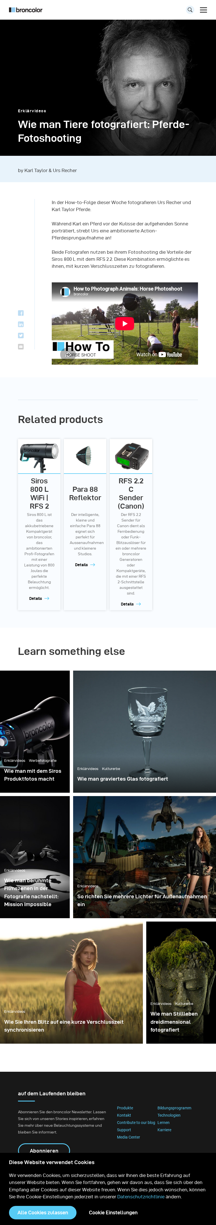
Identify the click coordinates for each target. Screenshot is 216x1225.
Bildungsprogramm (174, 1108)
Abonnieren (44, 1150)
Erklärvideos (32, 111)
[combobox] (108, 11)
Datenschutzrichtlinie (141, 1196)
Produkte (125, 1108)
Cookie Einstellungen (113, 1212)
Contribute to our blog (136, 1122)
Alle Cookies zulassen (42, 1212)
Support (124, 1130)
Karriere (164, 1130)
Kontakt (124, 1115)
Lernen (164, 1122)
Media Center (128, 1137)
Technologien (169, 1115)
